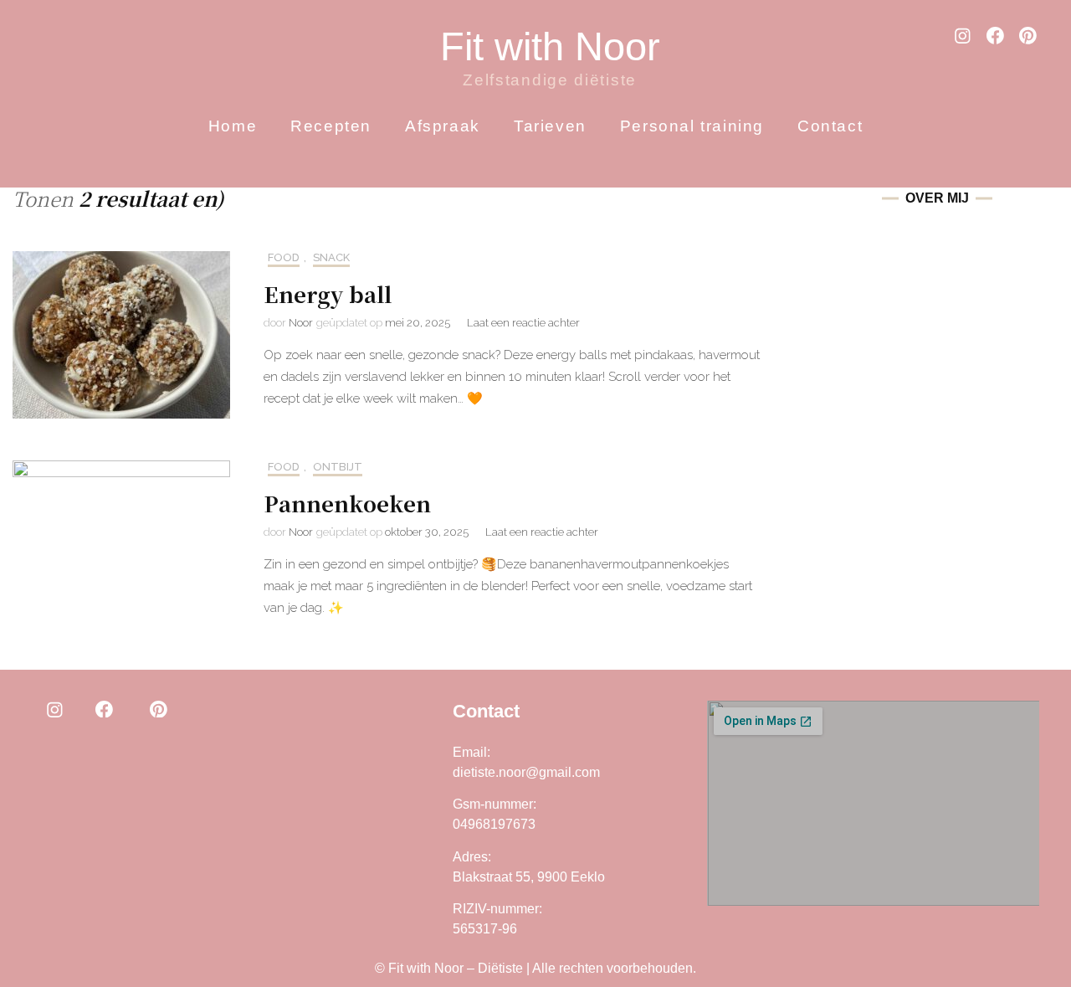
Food (284, 257)
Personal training (692, 126)
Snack (331, 257)
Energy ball (328, 293)
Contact (830, 126)
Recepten (331, 126)
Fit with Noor (550, 46)
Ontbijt (337, 466)
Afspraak (442, 126)
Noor (301, 322)
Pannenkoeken (347, 502)
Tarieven (550, 126)
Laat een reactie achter (523, 322)
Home (232, 126)
